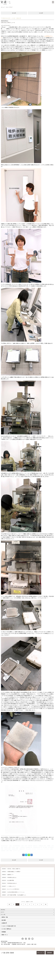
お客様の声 (4, 923)
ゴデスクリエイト (28, 948)
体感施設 (4, 931)
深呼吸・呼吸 (5, 917)
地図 (25, 942)
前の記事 (14, 13)
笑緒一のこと (5, 934)
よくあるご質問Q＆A (6, 929)
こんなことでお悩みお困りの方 (9, 926)
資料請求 (49, 952)
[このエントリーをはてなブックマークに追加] (31, 855)
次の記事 (41, 13)
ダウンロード (40, 952)
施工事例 (4, 920)
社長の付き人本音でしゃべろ (8, 22)
